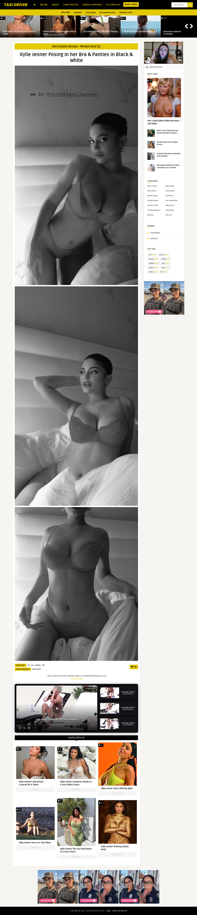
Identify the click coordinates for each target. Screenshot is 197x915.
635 (43, 18)
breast (153, 259)
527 (164, 18)
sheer (153, 272)
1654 (151, 81)
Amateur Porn (126, 12)
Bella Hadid (170, 186)
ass (28, 665)
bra (32, 665)
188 (19, 810)
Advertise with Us (120, 911)
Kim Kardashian (171, 201)
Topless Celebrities (92, 4)
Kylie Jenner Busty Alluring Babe (117, 788)
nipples (154, 263)
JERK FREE (65, 12)
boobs (163, 255)
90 (135, 667)
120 (101, 803)
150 (60, 749)
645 (3, 18)
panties (38, 665)
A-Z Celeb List (113, 4)
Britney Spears (152, 196)
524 (124, 18)
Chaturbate (155, 233)
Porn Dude (91, 12)
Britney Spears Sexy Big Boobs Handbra (100, 31)
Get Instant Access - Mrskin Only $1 (76, 46)
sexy (165, 268)
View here (34, 789)
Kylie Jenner (36, 669)
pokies (153, 268)
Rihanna (150, 215)
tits (43, 665)
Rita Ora (169, 215)
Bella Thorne (151, 191)
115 (101, 745)
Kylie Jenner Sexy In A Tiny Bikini (35, 842)
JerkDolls (78, 12)
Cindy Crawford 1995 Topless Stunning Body (59, 32)
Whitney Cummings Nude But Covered (139, 31)
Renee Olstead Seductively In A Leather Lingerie (20, 32)
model (165, 259)
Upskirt (55, 4)
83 (61, 801)
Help (108, 911)
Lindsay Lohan (152, 205)
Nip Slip (43, 4)
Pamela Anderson (153, 210)
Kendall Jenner (152, 201)
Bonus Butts (170, 191)
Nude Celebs (131, 4)
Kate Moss (170, 196)
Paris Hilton (170, 210)
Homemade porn (107, 12)
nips (165, 263)
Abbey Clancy (152, 186)
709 (83, 18)
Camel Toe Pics (70, 4)
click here (77, 678)
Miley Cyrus (170, 205)
